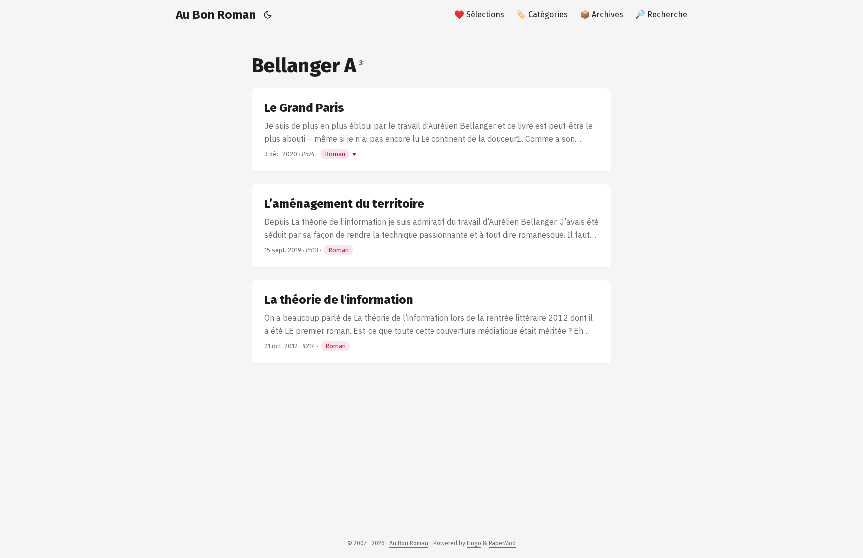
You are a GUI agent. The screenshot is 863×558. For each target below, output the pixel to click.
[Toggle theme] (268, 15)
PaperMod (502, 543)
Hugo (474, 543)
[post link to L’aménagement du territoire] (431, 225)
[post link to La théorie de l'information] (431, 321)
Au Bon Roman (216, 15)
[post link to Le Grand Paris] (431, 129)
